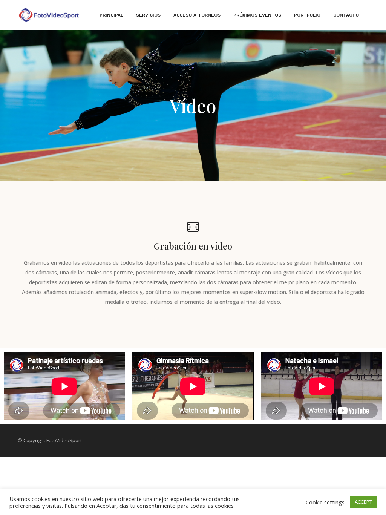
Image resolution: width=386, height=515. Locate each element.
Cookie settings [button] (325, 502)
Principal (111, 15)
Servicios (148, 15)
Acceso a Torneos (197, 15)
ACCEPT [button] (363, 501)
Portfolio (307, 15)
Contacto (346, 15)
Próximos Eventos (257, 15)
